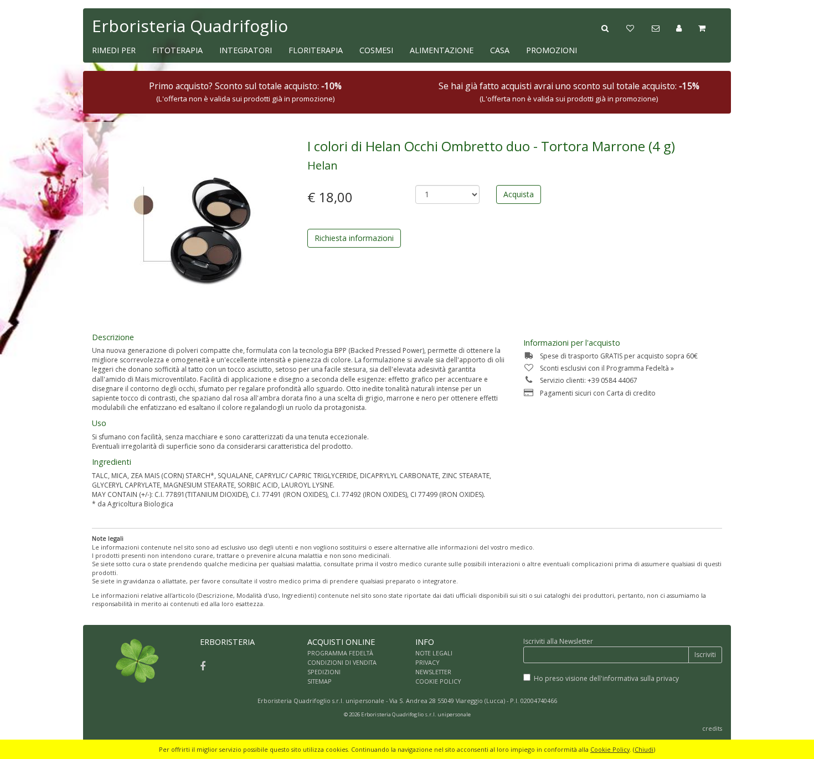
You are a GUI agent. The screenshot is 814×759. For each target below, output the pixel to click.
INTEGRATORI (245, 50)
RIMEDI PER (114, 50)
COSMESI (376, 50)
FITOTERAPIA (177, 50)
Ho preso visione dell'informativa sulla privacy (606, 678)
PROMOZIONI (551, 50)
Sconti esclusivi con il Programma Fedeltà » (607, 368)
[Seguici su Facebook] (202, 666)
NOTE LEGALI (433, 653)
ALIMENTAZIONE (441, 50)
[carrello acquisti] (710, 27)
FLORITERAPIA (315, 50)
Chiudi (644, 749)
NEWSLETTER (433, 672)
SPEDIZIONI (324, 672)
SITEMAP (319, 681)
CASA (499, 50)
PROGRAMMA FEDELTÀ (340, 653)
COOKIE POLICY (438, 681)
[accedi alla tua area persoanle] (687, 27)
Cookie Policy (610, 749)
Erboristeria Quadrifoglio (190, 25)
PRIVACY (427, 662)
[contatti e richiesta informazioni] (664, 27)
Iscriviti (705, 654)
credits (712, 728)
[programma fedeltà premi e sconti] (638, 27)
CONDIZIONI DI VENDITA (342, 662)
